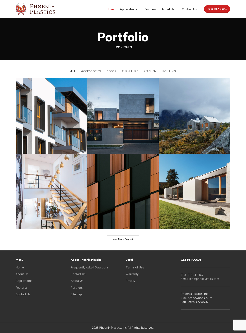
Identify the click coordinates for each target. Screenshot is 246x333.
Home (117, 47)
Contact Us (23, 294)
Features (22, 288)
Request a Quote (217, 8)
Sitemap (76, 294)
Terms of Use (135, 267)
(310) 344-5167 (193, 275)
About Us (22, 274)
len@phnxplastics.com (204, 279)
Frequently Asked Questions (90, 267)
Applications (24, 281)
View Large (84, 81)
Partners (77, 288)
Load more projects (123, 239)
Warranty (132, 274)
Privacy (130, 281)
